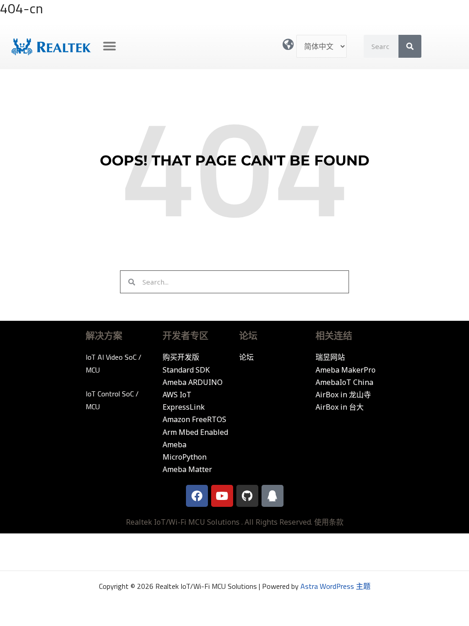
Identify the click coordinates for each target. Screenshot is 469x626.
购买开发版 (181, 357)
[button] (109, 46)
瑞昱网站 (330, 357)
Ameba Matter (187, 469)
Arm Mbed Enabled (195, 432)
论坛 (246, 357)
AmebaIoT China (344, 382)
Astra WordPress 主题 (335, 586)
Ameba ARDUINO (193, 382)
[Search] (409, 46)
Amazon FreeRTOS (194, 419)
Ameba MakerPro (346, 370)
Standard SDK (186, 370)
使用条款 (329, 522)
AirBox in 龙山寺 (343, 395)
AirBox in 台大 (340, 407)
